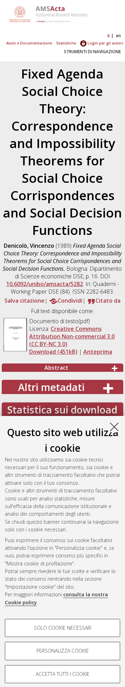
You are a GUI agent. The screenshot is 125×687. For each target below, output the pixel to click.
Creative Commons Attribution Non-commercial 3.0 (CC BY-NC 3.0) (72, 336)
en (118, 36)
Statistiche (66, 43)
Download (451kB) (53, 351)
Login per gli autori (104, 43)
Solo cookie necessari (62, 627)
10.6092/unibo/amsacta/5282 (44, 284)
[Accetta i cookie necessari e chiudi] (114, 426)
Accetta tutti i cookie (63, 674)
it (108, 36)
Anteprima (97, 351)
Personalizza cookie (62, 650)
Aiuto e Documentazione (29, 43)
